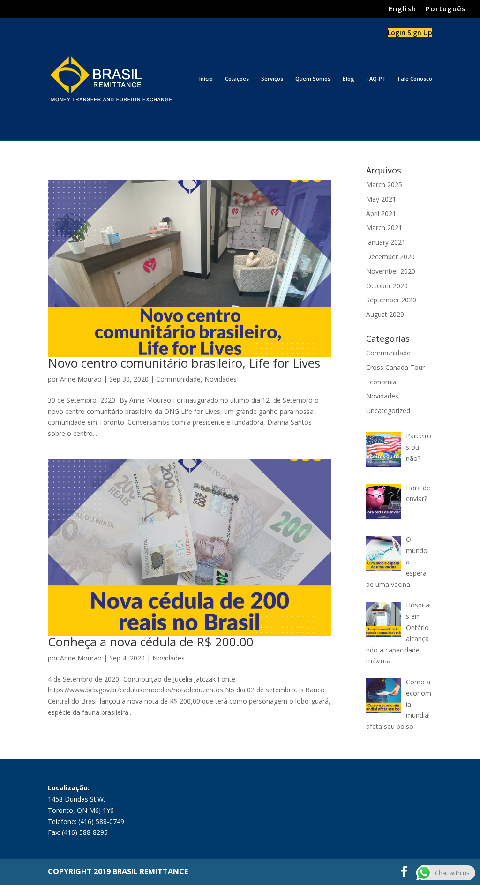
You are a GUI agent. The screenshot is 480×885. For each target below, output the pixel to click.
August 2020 (385, 314)
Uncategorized (388, 410)
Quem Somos (312, 78)
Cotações (237, 78)
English (402, 9)
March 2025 (384, 184)
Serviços (272, 78)
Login (397, 32)
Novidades (220, 379)
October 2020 (387, 285)
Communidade (178, 379)
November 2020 (390, 271)
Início (206, 78)
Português (446, 9)
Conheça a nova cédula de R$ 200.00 (151, 641)
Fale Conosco (415, 78)
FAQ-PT (376, 78)
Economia (381, 381)
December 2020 (390, 256)
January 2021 (385, 242)
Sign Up (419, 32)
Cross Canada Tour (395, 367)
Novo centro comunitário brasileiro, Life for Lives (184, 362)
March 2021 (384, 227)
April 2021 (381, 213)
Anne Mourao (81, 379)
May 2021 (381, 199)
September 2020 (391, 299)
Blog (348, 78)
